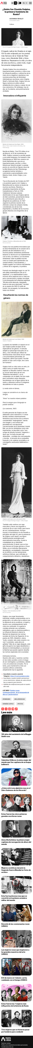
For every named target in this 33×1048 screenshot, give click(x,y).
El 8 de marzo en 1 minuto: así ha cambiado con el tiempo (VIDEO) (14, 979)
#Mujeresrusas (19, 699)
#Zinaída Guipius (8, 704)
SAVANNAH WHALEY (16, 19)
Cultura (11, 24)
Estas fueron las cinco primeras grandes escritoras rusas (14, 815)
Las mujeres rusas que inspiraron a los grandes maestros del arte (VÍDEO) (15, 952)
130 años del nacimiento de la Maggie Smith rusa (16, 735)
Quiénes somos (6, 1043)
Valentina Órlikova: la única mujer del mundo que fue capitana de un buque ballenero (16, 762)
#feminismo (6, 699)
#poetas (20, 704)
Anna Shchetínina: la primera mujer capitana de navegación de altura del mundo (16, 842)
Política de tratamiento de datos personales (14, 1045)
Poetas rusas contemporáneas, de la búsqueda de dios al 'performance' (16, 692)
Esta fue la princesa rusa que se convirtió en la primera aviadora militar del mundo (14, 898)
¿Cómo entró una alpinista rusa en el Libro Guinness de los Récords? (15, 789)
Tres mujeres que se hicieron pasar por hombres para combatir (15, 1031)
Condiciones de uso (7, 1047)
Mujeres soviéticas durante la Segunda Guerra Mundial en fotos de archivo (16, 870)
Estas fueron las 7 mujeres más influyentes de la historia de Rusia (15, 1005)
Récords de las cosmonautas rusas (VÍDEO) (15, 925)
